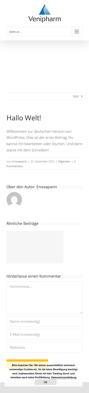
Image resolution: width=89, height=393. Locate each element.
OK (46, 382)
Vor (76, 96)
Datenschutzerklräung (63, 377)
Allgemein (64, 161)
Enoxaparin (19, 161)
